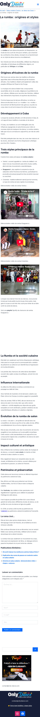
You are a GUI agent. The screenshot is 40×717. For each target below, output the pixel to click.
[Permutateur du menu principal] (38, 4)
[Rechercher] (35, 649)
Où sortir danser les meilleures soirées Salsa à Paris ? (21, 552)
